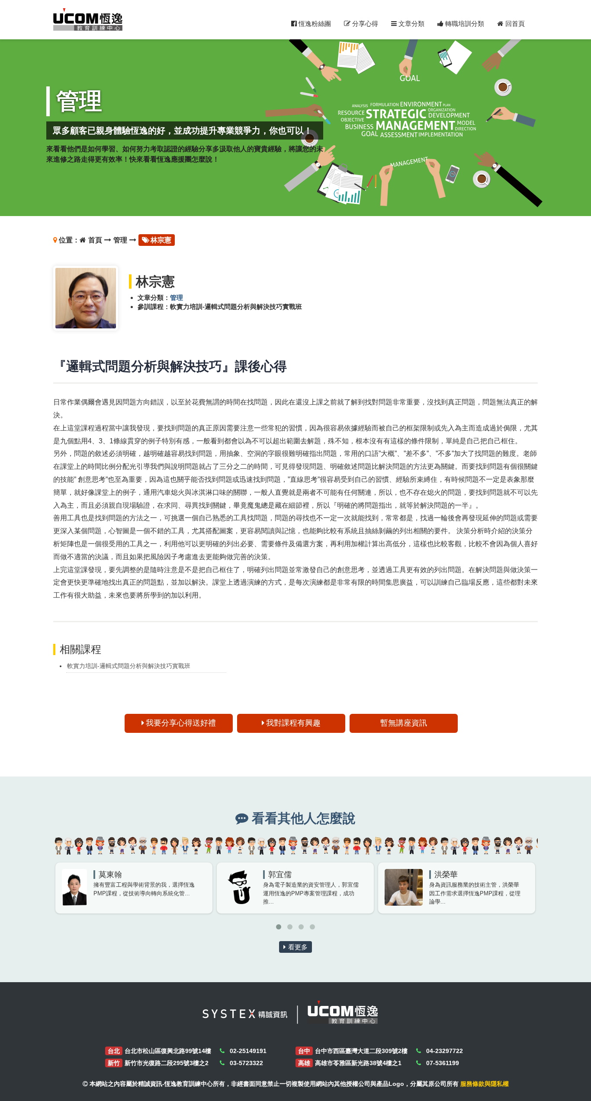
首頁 (95, 240)
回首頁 (515, 23)
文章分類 (410, 23)
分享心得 (364, 23)
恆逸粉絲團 (314, 23)
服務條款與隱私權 (484, 1083)
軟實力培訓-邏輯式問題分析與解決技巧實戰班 (128, 665)
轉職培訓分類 (463, 23)
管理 (120, 240)
